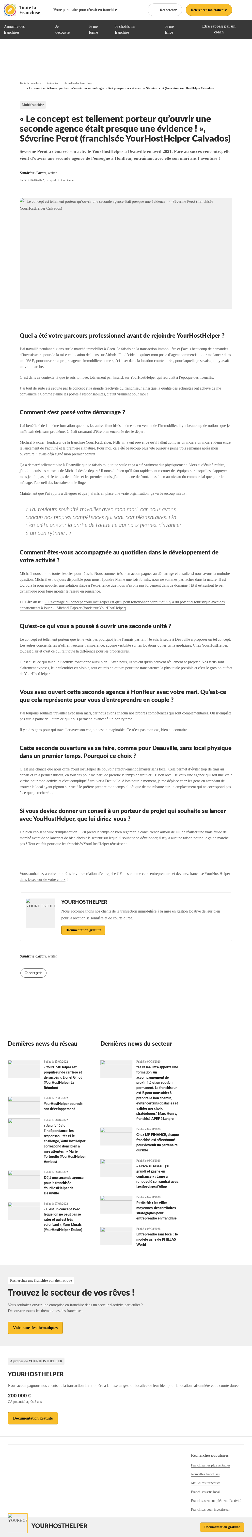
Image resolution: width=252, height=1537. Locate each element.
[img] (45, 29)
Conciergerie (33, 973)
